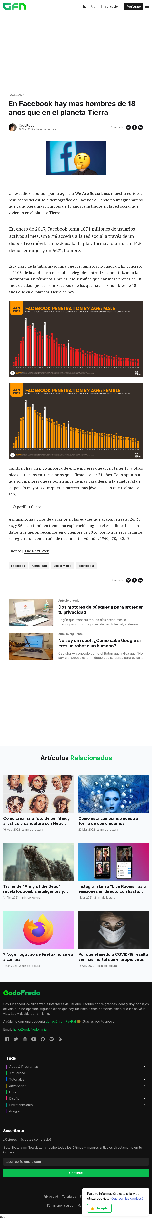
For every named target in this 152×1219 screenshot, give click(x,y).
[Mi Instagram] (25, 1039)
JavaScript (17, 1086)
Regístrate (133, 6)
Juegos (14, 1111)
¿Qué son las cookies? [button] (126, 1198)
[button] (84, 6)
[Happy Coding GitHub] (43, 1039)
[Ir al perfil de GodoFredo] (13, 127)
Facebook (16, 94)
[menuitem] (51, 1196)
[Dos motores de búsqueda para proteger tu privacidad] (31, 612)
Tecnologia (86, 565)
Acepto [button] (99, 1208)
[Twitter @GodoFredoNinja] (16, 1039)
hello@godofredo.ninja (30, 1029)
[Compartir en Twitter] (128, 127)
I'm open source (62, 1205)
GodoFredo (26, 125)
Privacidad (50, 1196)
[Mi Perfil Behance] (52, 1039)
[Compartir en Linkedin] (140, 127)
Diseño (14, 1098)
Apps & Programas (23, 1067)
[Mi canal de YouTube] (34, 1039)
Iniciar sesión (110, 6)
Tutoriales (16, 1079)
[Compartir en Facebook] (134, 127)
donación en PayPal (61, 1021)
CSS (12, 1092)
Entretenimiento (21, 1105)
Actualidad (39, 565)
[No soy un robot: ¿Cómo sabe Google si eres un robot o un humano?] (31, 646)
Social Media (62, 565)
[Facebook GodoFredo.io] (7, 1039)
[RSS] (61, 1039)
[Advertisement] (76, 52)
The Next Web (36, 551)
